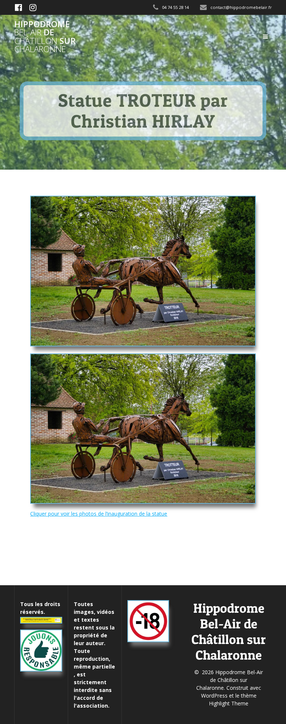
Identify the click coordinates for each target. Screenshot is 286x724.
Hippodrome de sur (45, 37)
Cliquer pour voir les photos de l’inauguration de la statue (98, 513)
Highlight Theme (228, 703)
